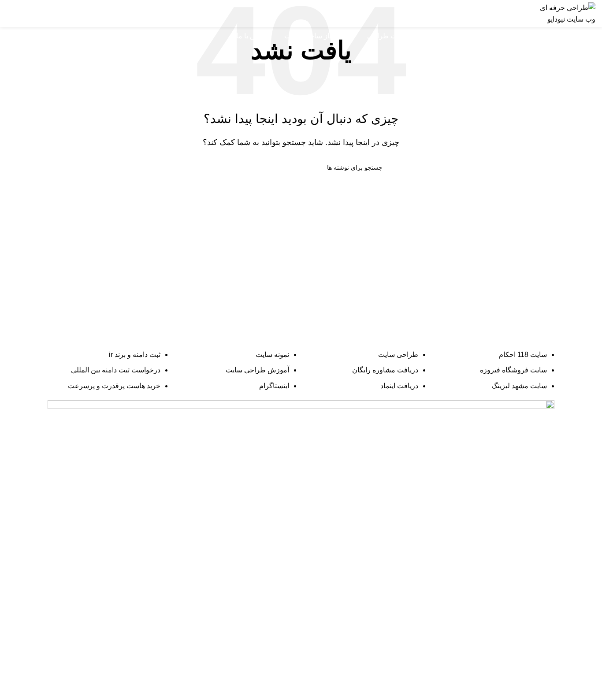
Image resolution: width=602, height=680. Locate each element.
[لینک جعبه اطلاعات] (464, 13)
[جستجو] (10, 36)
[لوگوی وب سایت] (566, 13)
